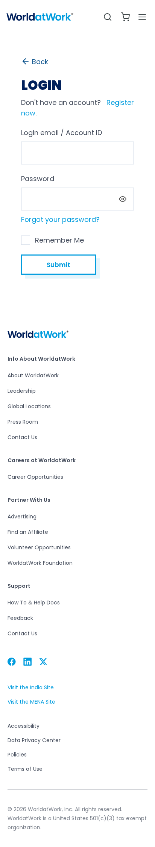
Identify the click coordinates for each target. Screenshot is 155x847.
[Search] (107, 17)
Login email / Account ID (61, 132)
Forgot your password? (60, 219)
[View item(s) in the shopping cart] (125, 17)
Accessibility (24, 726)
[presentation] (122, 199)
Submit (58, 264)
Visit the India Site (31, 687)
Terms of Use (25, 769)
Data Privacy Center (34, 740)
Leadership (22, 391)
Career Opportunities (35, 477)
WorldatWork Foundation (40, 563)
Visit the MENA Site (31, 702)
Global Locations (29, 406)
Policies (17, 754)
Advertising (22, 516)
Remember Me (59, 240)
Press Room (23, 422)
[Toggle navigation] (142, 17)
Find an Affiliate (28, 532)
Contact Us (22, 437)
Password (37, 178)
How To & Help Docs (34, 602)
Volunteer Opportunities (39, 547)
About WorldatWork (33, 375)
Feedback (20, 618)
